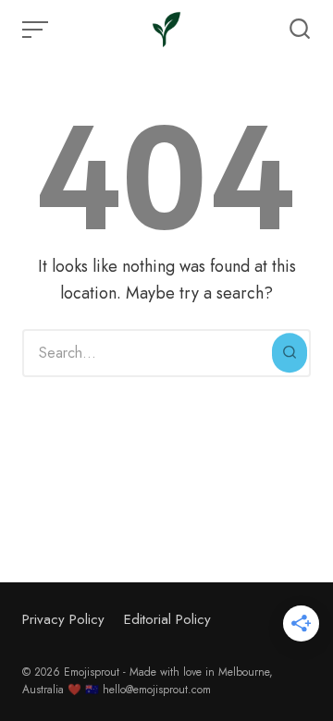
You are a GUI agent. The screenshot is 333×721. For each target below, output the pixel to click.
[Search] (289, 353)
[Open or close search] (299, 29)
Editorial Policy (167, 619)
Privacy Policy (63, 619)
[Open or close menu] (37, 30)
